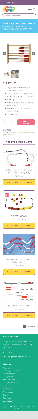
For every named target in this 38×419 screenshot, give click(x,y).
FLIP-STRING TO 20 (19, 216)
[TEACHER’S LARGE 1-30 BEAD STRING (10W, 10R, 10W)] (19, 146)
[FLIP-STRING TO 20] (19, 192)
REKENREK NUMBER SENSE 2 (19, 305)
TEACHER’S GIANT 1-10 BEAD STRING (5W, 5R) (19, 261)
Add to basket (26, 122)
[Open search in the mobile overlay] (19, 15)
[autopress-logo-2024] (9, 7)
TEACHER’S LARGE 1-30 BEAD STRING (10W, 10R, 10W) (19, 171)
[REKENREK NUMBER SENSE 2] (19, 281)
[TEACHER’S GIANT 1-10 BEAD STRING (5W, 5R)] (19, 235)
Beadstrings (11, 134)
